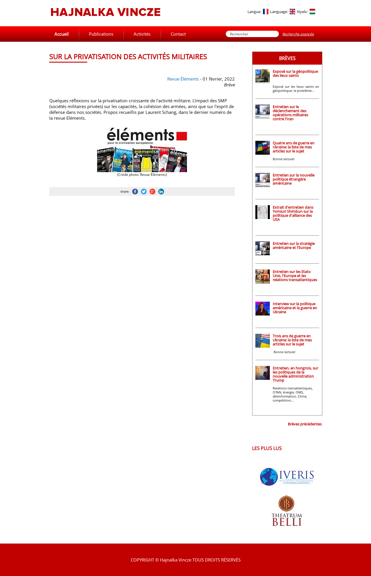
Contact (178, 34)
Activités (142, 34)
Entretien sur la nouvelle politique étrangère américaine (293, 179)
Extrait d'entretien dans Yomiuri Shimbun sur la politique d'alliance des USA (293, 213)
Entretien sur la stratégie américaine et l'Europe (294, 245)
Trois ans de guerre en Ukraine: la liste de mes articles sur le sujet (292, 340)
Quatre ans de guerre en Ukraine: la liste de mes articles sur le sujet (293, 147)
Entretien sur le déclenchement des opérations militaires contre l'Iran (290, 112)
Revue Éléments (183, 79)
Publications (101, 34)
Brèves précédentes (305, 423)
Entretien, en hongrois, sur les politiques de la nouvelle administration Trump (295, 374)
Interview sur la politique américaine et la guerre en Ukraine (295, 307)
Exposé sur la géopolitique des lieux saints (295, 73)
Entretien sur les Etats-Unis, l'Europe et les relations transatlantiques (295, 275)
